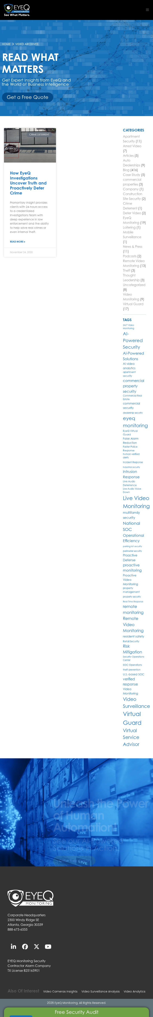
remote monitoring (133, 609)
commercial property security (133, 386)
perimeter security (132, 551)
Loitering (129, 227)
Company (131, 189)
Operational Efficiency (133, 538)
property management (131, 590)
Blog (126, 170)
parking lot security (132, 546)
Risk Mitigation (132, 649)
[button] (147, 9)
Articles (128, 156)
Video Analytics (134, 991)
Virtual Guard (133, 304)
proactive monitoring (132, 568)
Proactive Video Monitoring (130, 580)
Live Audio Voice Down (132, 490)
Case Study (131, 175)
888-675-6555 (17, 929)
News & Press (132, 247)
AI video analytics (129, 366)
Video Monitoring (130, 691)
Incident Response (133, 462)
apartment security (129, 374)
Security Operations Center (133, 658)
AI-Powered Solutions (133, 356)
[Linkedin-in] (13, 947)
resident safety (133, 636)
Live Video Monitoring (136, 502)
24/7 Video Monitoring (128, 326)
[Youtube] (48, 947)
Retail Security (131, 641)
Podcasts (129, 256)
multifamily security (131, 515)
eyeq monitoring (135, 421)
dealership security (133, 412)
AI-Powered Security (133, 340)
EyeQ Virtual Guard (130, 432)
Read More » (17, 241)
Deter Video (132, 213)
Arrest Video (132, 146)
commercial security (131, 405)
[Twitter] (36, 947)
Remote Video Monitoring (133, 624)
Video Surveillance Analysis (100, 991)
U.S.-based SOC (133, 674)
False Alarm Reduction (130, 440)
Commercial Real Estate (132, 397)
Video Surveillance (136, 702)
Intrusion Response (131, 474)
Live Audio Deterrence (130, 483)
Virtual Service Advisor (131, 737)
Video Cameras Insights (60, 991)
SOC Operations (132, 664)
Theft (126, 270)
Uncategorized (134, 285)
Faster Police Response (130, 448)
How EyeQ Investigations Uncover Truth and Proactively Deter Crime (28, 183)
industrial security (131, 467)
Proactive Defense (130, 557)
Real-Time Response (133, 601)
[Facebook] (25, 947)
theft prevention (131, 669)
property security (132, 596)
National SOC (131, 526)
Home (6, 44)
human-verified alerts (131, 456)
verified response (130, 681)
